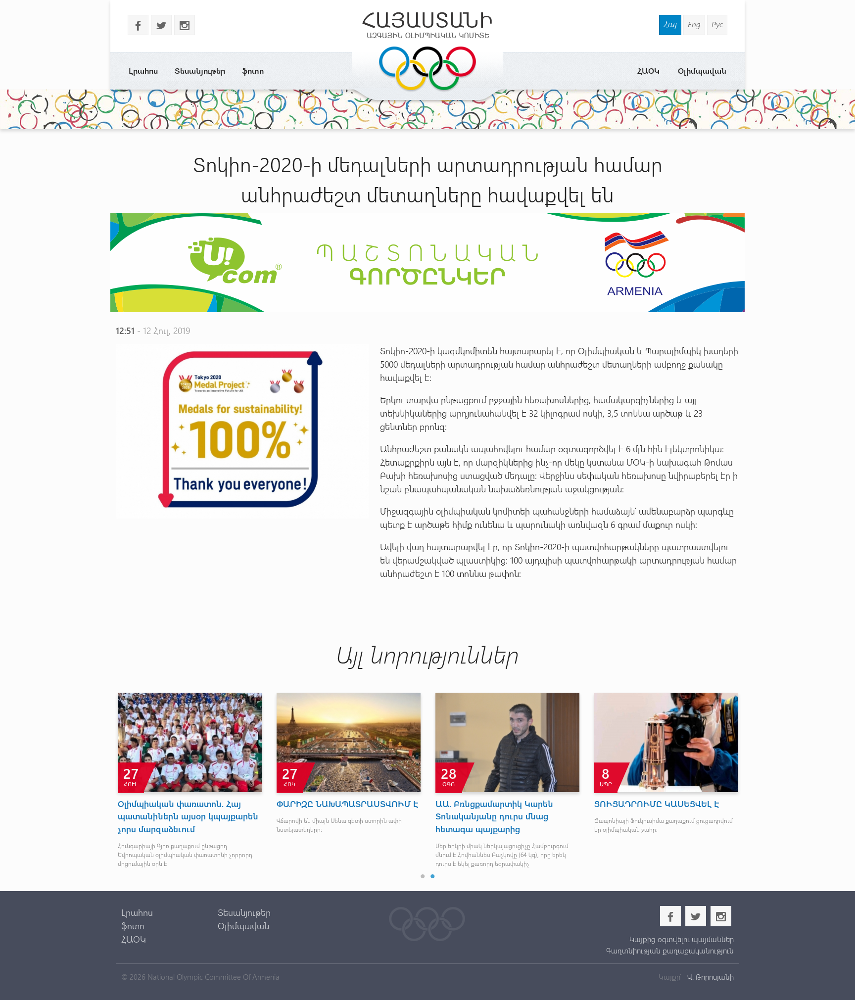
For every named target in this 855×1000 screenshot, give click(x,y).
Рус (717, 24)
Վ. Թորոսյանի (709, 977)
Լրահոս (143, 70)
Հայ (670, 24)
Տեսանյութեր (200, 70)
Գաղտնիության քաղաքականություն (669, 950)
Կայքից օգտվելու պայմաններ (681, 939)
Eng (694, 24)
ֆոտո (253, 70)
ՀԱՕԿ (648, 70)
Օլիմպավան (702, 70)
